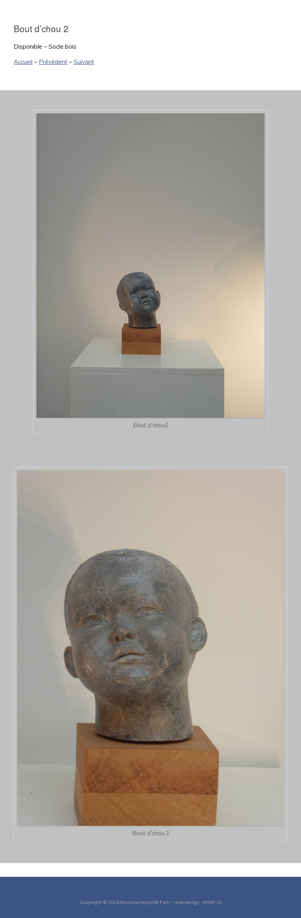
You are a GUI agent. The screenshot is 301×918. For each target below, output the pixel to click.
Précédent (53, 62)
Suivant (84, 62)
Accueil (23, 62)
